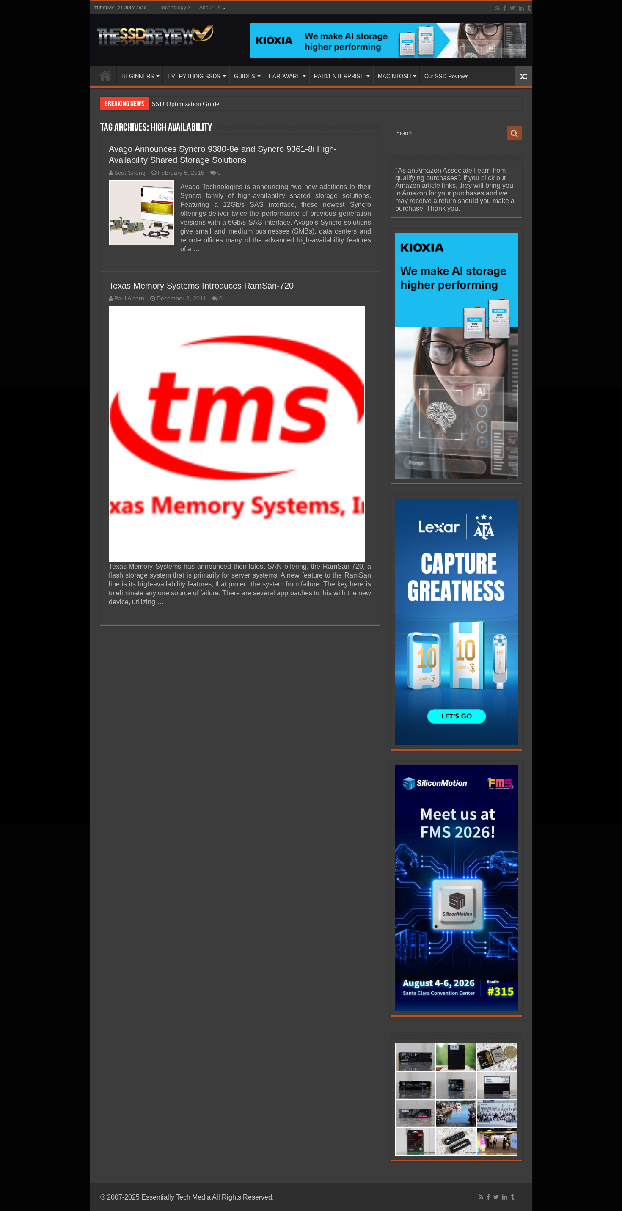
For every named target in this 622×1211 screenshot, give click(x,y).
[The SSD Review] (155, 33)
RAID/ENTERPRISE (339, 76)
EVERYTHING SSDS (194, 76)
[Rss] (497, 8)
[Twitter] (512, 8)
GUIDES (244, 76)
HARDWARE (284, 76)
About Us (209, 8)
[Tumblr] (528, 8)
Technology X (175, 8)
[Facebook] (504, 8)
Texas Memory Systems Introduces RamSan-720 (201, 285)
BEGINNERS (137, 76)
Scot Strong (130, 173)
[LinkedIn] (521, 8)
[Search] (514, 133)
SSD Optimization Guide (185, 103)
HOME (105, 75)
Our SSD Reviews (446, 76)
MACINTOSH (394, 76)
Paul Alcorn (129, 298)
